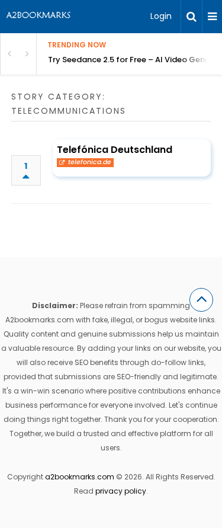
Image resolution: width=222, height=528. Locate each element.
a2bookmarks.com (79, 477)
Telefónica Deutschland (114, 149)
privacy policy (120, 491)
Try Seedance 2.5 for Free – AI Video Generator (135, 59)
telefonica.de (89, 162)
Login (161, 16)
